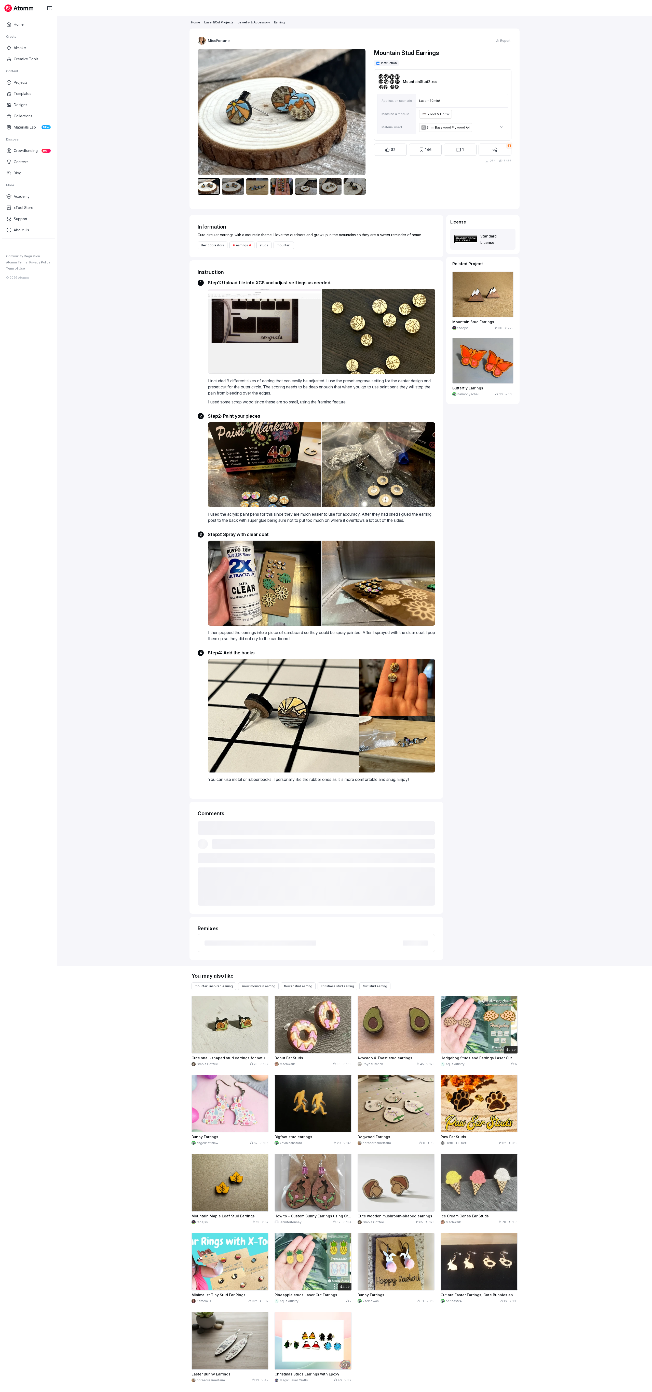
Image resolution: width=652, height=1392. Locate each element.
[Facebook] (8, 246)
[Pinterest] (33, 246)
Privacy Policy (39, 262)
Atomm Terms (16, 262)
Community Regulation (23, 256)
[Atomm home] (18, 8)
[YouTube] (25, 246)
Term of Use (15, 268)
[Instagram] (16, 246)
